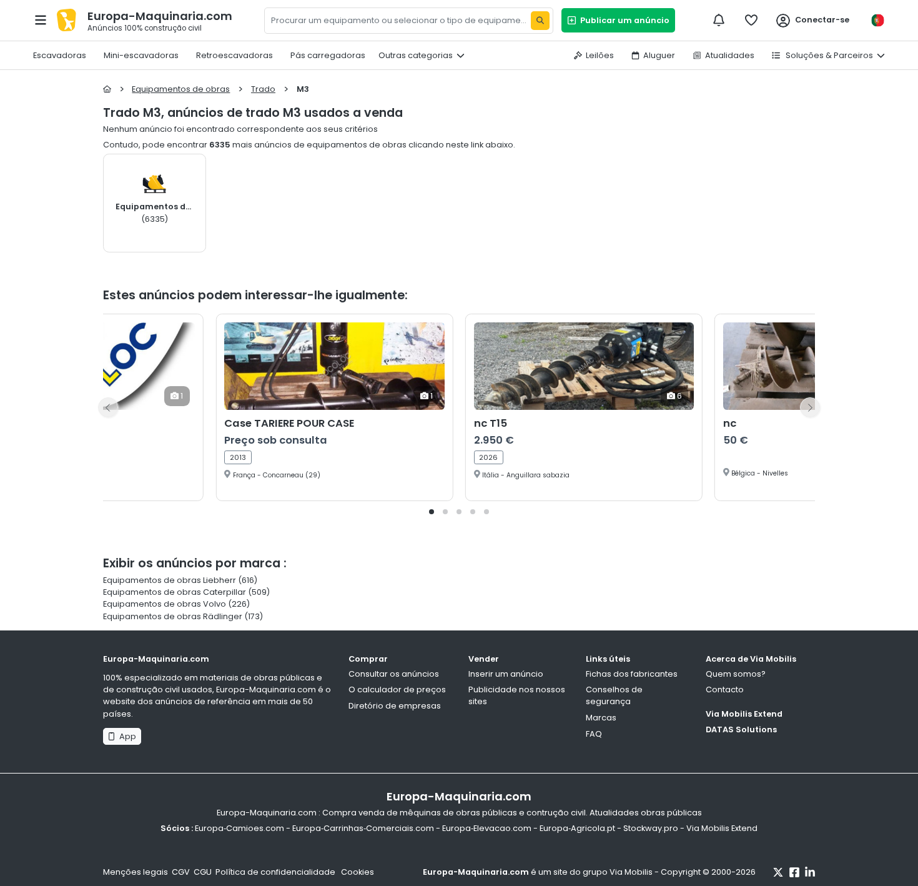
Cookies (357, 872)
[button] (431, 512)
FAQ (594, 734)
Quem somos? (736, 674)
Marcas (601, 717)
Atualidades (729, 55)
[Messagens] (719, 20)
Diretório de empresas (394, 705)
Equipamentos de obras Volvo (164, 604)
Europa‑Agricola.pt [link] (577, 828)
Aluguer (659, 55)
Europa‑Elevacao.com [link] (486, 828)
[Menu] (40, 20)
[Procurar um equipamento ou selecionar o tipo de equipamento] (540, 20)
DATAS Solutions (741, 729)
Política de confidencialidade (276, 872)
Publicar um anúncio (622, 20)
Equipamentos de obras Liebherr (169, 580)
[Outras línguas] (877, 20)
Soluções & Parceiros (828, 55)
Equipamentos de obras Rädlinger (172, 616)
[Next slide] (810, 407)
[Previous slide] (108, 407)
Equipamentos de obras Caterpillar (174, 592)
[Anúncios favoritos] (751, 20)
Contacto (725, 689)
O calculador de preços (397, 689)
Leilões (600, 55)
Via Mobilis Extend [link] (722, 828)
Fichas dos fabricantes (632, 674)
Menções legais (135, 872)
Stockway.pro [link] (650, 828)
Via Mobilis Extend (744, 714)
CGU (203, 872)
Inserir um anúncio (505, 674)
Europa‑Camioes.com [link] (239, 828)
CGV (181, 872)
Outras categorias (415, 55)
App (126, 736)
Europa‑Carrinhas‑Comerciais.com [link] (363, 828)
